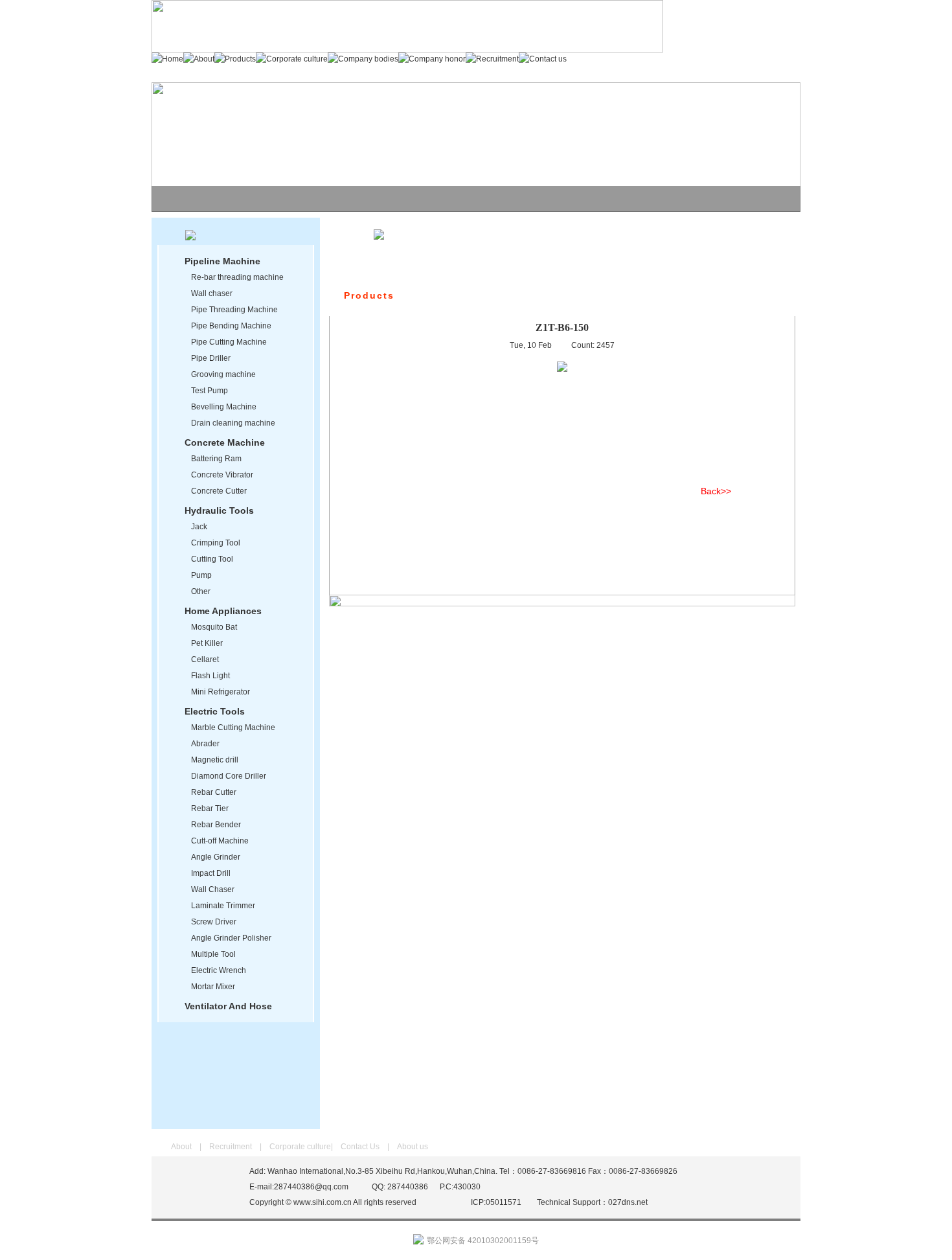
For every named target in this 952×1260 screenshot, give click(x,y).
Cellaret (205, 659)
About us (412, 1146)
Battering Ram (216, 458)
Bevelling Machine (223, 406)
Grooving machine (223, 374)
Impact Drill (211, 873)
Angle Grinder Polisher (231, 938)
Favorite (769, 16)
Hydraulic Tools (219, 510)
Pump (201, 575)
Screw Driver (213, 921)
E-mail (766, 33)
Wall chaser (211, 293)
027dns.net (628, 1202)
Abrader (205, 743)
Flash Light (210, 675)
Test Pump (209, 390)
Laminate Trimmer (223, 905)
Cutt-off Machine (220, 840)
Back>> (716, 491)
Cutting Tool (212, 559)
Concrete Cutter (219, 491)
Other (200, 591)
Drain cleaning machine (233, 423)
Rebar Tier (210, 808)
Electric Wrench (218, 970)
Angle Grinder (215, 857)
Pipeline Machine (222, 261)
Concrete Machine (225, 442)
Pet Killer (207, 643)
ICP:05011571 (496, 1202)
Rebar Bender (216, 824)
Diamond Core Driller (228, 776)
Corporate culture (300, 1146)
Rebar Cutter (213, 792)
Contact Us (360, 1146)
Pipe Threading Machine (234, 309)
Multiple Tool (213, 954)
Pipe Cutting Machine (229, 342)
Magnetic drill (214, 759)
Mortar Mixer (213, 986)
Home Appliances (223, 611)
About (181, 1146)
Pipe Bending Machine (231, 325)
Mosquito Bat (214, 627)
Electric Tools (215, 711)
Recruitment (230, 1146)
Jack (199, 526)
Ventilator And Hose (228, 1006)
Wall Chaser (212, 889)
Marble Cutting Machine (233, 727)
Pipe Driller (211, 358)
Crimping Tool (215, 542)
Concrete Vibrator (222, 474)
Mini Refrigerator (220, 691)
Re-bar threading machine (237, 277)
